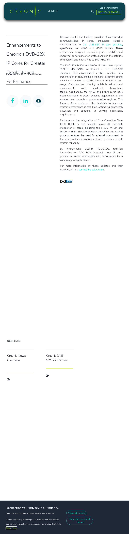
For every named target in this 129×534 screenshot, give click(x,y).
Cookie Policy (11, 528)
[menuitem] (53, 11)
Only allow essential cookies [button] (79, 521)
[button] (92, 11)
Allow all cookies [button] (76, 513)
